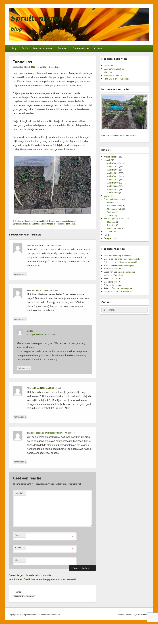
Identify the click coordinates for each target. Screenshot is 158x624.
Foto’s (25, 48)
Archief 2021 (112, 189)
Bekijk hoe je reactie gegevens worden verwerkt (50, 579)
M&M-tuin (108, 231)
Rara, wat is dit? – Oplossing (116, 78)
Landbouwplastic (128, 265)
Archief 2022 (42, 221)
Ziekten (110, 215)
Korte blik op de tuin (113, 75)
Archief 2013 (112, 163)
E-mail (18, 547)
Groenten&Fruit (114, 208)
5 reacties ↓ (54, 66)
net (30, 223)
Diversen (111, 202)
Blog (14, 48)
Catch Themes (142, 614)
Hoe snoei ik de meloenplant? (127, 258)
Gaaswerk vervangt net (114, 68)
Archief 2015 (112, 169)
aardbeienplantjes (20, 223)
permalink (70, 223)
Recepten (62, 48)
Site (17, 559)
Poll (105, 234)
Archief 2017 (112, 176)
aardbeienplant (68, 221)
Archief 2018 (112, 179)
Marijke (43, 66)
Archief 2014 (112, 166)
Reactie (19, 492)
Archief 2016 (112, 172)
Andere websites (81, 48)
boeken (107, 195)
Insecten (111, 225)
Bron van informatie (42, 48)
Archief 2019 (112, 182)
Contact (98, 48)
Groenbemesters (114, 205)
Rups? (117, 281)
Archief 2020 (112, 186)
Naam (17, 534)
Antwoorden (20, 274)
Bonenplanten (129, 271)
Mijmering (108, 72)
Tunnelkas (108, 65)
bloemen (111, 221)
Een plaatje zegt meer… (114, 218)
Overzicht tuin (113, 228)
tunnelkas (37, 223)
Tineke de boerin (34, 432)
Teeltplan (111, 212)
